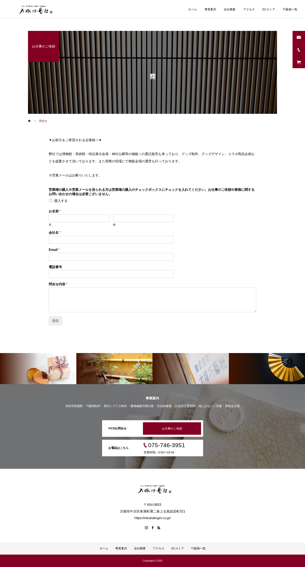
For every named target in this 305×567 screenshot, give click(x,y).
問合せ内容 (58, 284)
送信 (55, 320)
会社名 (55, 232)
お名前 (55, 211)
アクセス (249, 9)
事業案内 (210, 9)
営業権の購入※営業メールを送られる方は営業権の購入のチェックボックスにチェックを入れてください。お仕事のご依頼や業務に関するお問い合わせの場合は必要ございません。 (152, 192)
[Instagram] (146, 528)
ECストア (268, 9)
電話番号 (55, 267)
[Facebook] (152, 528)
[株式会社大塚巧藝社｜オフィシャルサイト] (34, 9)
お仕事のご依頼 (172, 428)
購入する (61, 201)
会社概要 (229, 9)
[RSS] (159, 528)
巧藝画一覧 (290, 9)
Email (54, 249)
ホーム (192, 9)
